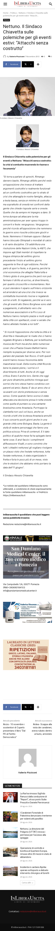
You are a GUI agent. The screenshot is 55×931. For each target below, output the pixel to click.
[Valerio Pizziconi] (5, 56)
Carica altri (26, 882)
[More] (38, 64)
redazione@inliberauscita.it (33, 911)
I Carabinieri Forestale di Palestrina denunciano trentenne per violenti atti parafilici (36, 816)
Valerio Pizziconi (17, 56)
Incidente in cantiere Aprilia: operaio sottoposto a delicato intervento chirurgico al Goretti (34, 870)
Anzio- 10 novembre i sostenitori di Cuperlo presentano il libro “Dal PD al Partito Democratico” (14, 731)
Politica (13, 13)
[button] (5, 4)
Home (5, 13)
